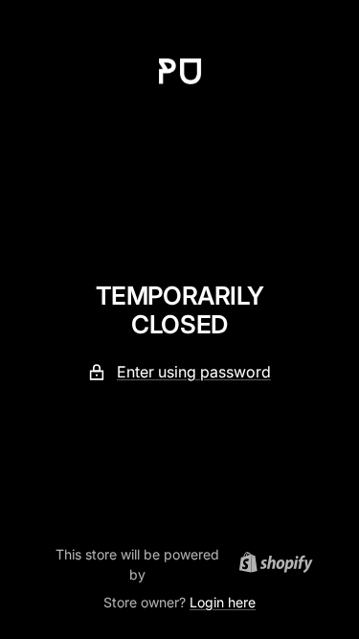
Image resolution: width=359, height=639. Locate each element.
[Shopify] (270, 565)
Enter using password (194, 371)
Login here (223, 602)
